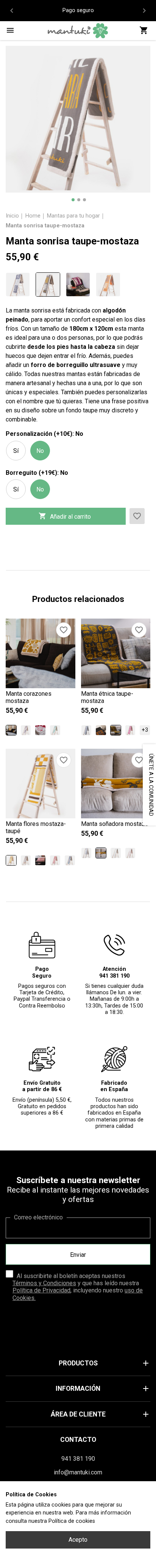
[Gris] (18, 284)
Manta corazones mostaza (28, 697)
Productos (104, 1363)
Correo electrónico (38, 1217)
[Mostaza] (11, 730)
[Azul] (116, 853)
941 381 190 (78, 1458)
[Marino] (70, 860)
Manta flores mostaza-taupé (36, 827)
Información (103, 1388)
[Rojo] (40, 730)
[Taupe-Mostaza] (47, 284)
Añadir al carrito (65, 516)
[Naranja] (108, 284)
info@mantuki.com (78, 1472)
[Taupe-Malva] (78, 284)
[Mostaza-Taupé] (11, 860)
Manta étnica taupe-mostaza (107, 697)
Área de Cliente (100, 1414)
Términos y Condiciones (44, 1283)
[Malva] (130, 730)
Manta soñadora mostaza (114, 823)
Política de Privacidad (41, 1290)
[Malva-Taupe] (40, 860)
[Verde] (55, 730)
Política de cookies (71, 1521)
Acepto (78, 1539)
